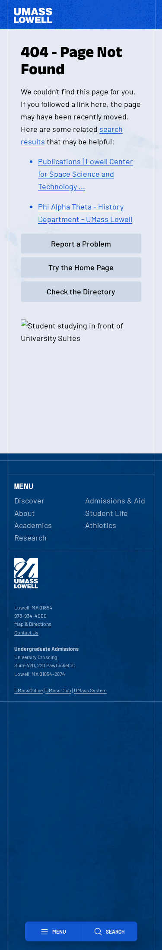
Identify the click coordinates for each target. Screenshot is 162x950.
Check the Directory (81, 291)
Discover (29, 500)
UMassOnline (28, 690)
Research (30, 537)
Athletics (100, 525)
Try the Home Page (81, 267)
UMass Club (58, 690)
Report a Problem (81, 243)
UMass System (90, 690)
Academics (33, 525)
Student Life (106, 513)
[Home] (26, 586)
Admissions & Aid (115, 500)
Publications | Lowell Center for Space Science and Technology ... (85, 173)
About (24, 513)
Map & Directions (32, 624)
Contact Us (26, 632)
